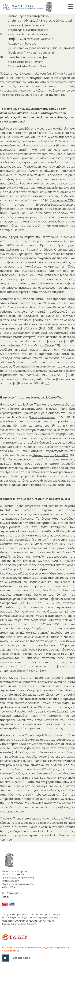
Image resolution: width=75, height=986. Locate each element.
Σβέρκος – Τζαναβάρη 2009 (50, 455)
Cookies (5, 896)
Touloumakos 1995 (62, 200)
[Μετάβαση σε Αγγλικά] (5, 904)
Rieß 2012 (46, 328)
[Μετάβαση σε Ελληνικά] (12, 904)
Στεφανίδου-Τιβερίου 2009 (18, 275)
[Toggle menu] (70, 7)
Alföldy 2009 (9, 782)
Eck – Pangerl (24, 654)
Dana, (42, 417)
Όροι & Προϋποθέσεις (12, 893)
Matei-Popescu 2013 (48, 544)
